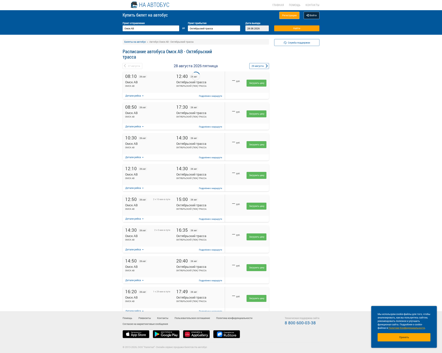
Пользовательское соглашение (192, 318)
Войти (313, 15)
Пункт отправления (134, 23)
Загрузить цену (256, 83)
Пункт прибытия (197, 23)
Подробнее (210, 96)
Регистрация (289, 15)
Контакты (312, 5)
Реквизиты (144, 318)
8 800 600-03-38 (300, 323)
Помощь (294, 5)
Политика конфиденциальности (234, 318)
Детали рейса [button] (133, 95)
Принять (404, 337)
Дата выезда (252, 23)
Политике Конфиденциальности (406, 328)
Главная (278, 5)
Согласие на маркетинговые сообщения (145, 324)
